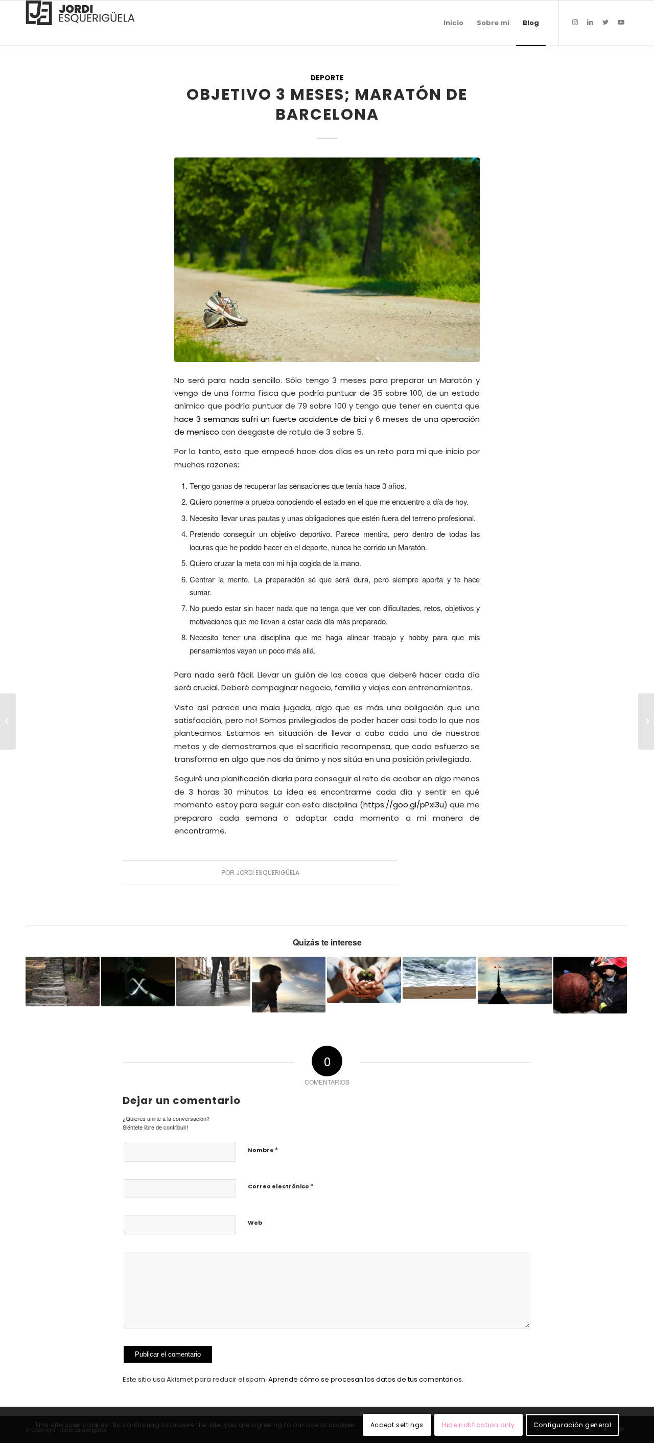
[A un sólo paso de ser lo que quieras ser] (646, 721)
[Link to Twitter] (605, 22)
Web (255, 1223)
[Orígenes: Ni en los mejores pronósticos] (289, 984)
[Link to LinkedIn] (590, 22)
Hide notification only (478, 1425)
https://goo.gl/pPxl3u (403, 804)
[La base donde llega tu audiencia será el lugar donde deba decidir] (8, 721)
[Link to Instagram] (574, 22)
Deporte (327, 78)
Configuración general (572, 1425)
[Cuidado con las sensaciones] (440, 978)
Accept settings (397, 1425)
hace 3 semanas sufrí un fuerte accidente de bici (270, 419)
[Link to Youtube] (620, 22)
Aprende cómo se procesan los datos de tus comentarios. (365, 1379)
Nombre (263, 1150)
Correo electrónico (280, 1186)
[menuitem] (453, 23)
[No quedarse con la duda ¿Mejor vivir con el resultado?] (515, 980)
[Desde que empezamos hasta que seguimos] (138, 981)
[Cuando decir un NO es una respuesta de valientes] (213, 981)
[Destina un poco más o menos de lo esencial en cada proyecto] (63, 981)
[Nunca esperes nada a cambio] (590, 985)
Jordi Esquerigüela (267, 872)
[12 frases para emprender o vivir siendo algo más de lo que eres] (364, 980)
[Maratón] (327, 259)
